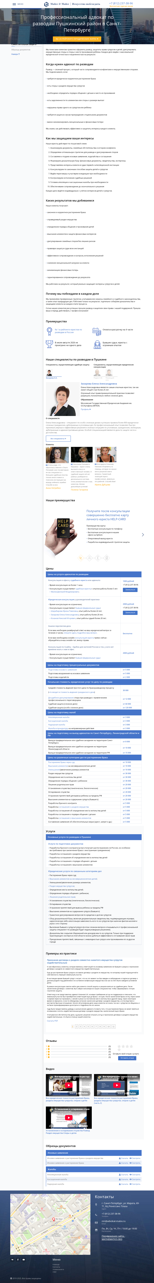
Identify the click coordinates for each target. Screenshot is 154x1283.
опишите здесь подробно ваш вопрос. (80, 633)
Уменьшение (54, 769)
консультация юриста (84, 638)
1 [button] (80, 558)
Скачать (124, 1158)
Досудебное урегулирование (61, 697)
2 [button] (89, 558)
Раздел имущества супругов (62, 886)
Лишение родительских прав (62, 897)
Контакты (56, 1267)
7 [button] (96, 1027)
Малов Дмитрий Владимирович (65, 592)
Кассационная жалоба (58, 721)
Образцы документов (20, 49)
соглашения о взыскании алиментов (75, 818)
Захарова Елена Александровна (65, 614)
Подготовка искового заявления (62, 669)
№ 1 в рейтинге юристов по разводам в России (68, 331)
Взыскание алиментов (58, 766)
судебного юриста (79, 580)
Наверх (14, 54)
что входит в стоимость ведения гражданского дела (71, 692)
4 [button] (106, 558)
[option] (94, 534)
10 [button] (109, 1027)
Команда (56, 1264)
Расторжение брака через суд (61, 762)
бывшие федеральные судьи (87, 608)
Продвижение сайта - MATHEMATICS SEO (113, 1237)
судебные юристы (83, 588)
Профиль (85, 409)
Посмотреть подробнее (50, 1219)
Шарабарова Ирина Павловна (64, 611)
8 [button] (100, 1027)
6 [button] (92, 1027)
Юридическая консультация (61, 599)
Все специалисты (58, 439)
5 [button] (88, 1027)
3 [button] (98, 558)
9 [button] (104, 1027)
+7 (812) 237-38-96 (121, 3)
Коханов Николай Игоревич (63, 618)
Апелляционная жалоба (58, 717)
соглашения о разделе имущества (74, 807)
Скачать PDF (52, 1021)
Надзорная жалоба (56, 724)
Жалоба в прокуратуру (58, 728)
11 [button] (113, 1027)
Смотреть (136, 1158)
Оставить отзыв (127, 1058)
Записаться (130, 590)
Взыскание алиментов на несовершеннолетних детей (73, 879)
